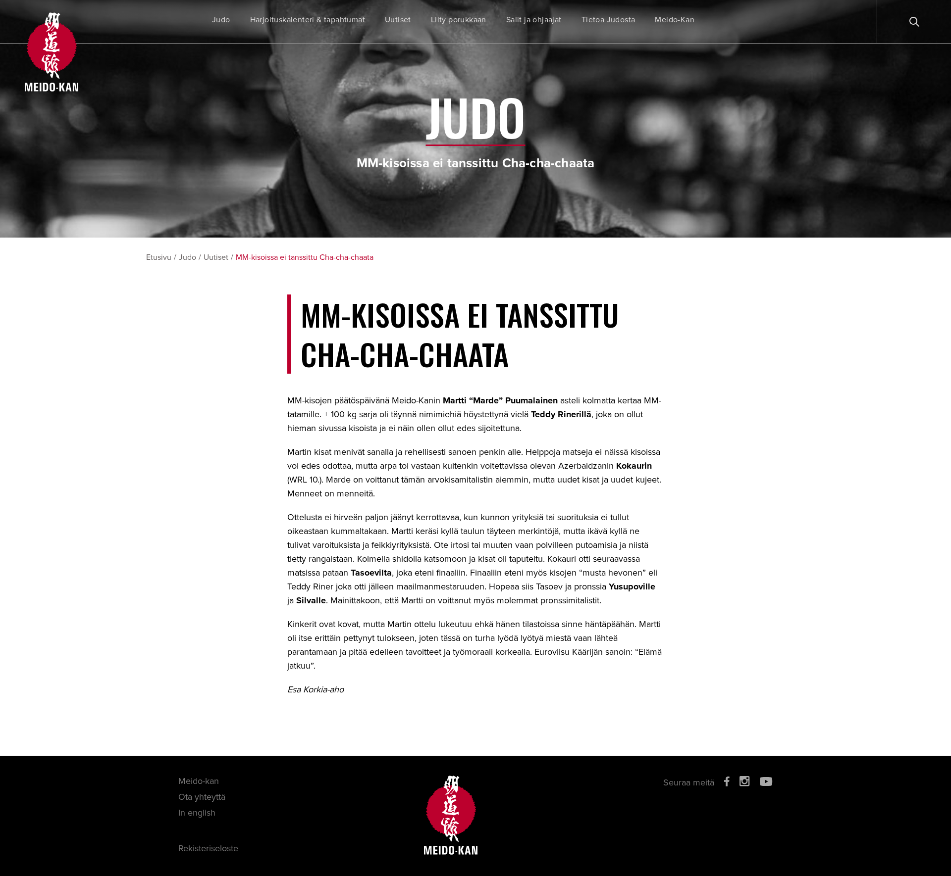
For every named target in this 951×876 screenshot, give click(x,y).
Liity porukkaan (458, 20)
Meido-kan (198, 781)
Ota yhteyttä (201, 796)
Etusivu (158, 257)
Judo (221, 20)
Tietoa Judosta (608, 20)
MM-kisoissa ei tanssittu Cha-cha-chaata (304, 257)
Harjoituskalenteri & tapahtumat (307, 20)
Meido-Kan (674, 20)
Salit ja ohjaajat (534, 20)
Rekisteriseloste (208, 848)
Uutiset (398, 20)
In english (196, 812)
